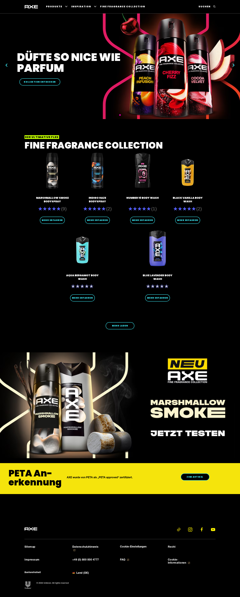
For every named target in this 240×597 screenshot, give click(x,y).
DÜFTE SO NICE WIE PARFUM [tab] (120, 115)
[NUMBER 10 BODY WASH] (142, 170)
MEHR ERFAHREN (52, 220)
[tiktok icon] (178, 529)
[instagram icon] (190, 529)
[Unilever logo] (28, 585)
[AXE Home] (31, 7)
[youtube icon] (213, 529)
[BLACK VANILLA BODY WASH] (187, 170)
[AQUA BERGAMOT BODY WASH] (82, 248)
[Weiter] (233, 65)
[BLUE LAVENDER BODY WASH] (157, 248)
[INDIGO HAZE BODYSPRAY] (97, 170)
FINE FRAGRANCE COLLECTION (122, 6)
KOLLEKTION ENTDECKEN (42, 81)
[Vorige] (6, 65)
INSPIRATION (81, 6)
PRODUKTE (54, 6)
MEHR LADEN (120, 325)
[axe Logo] (30, 529)
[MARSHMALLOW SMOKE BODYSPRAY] (52, 170)
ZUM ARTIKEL (198, 476)
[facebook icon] (201, 529)
